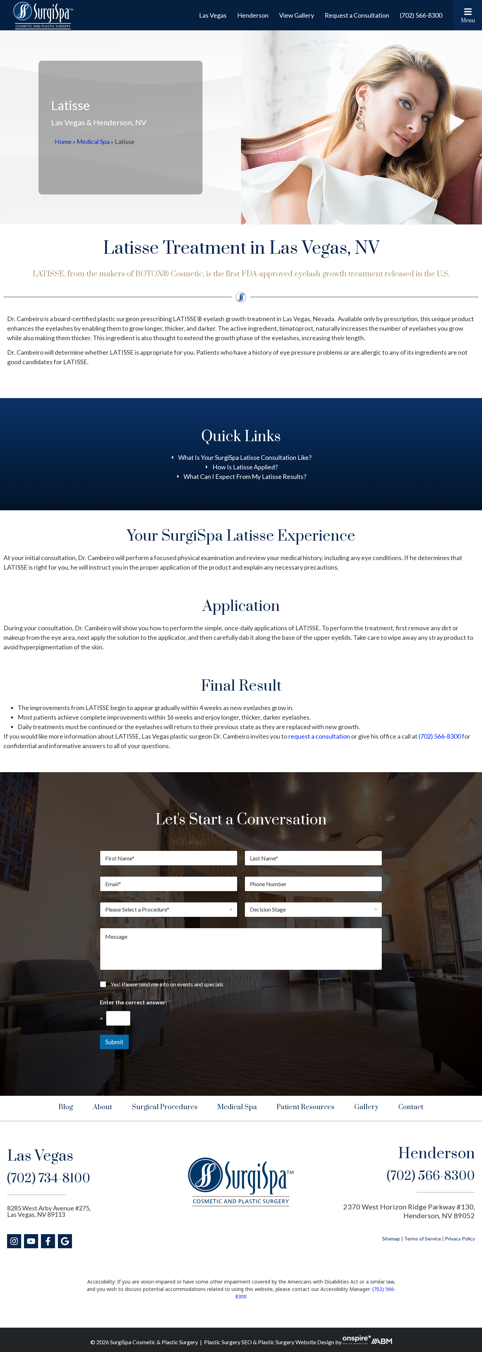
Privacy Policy (460, 1239)
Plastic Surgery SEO (228, 1342)
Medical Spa (93, 141)
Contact (410, 1107)
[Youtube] (31, 1241)
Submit (114, 1042)
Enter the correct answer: (135, 1002)
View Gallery (296, 15)
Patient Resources (306, 1107)
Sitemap (391, 1239)
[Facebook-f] (48, 1241)
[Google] (65, 1241)
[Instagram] (14, 1241)
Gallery (366, 1107)
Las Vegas (213, 15)
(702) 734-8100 (48, 1178)
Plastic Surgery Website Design (296, 1342)
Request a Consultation (357, 15)
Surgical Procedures (165, 1107)
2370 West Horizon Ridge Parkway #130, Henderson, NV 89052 (409, 1211)
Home (63, 141)
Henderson (253, 15)
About (102, 1107)
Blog (66, 1107)
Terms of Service (422, 1239)
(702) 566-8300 (421, 15)
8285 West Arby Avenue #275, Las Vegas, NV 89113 (49, 1211)
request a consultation (319, 736)
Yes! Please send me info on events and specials (166, 984)
